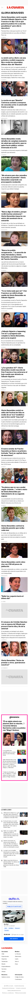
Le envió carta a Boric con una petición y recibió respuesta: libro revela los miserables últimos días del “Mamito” (13, 61)
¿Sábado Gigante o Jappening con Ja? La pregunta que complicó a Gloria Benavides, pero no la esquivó (13, 334)
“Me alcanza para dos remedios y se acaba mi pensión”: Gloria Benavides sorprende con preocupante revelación (14, 178)
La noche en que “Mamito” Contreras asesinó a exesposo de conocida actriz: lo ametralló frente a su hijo (14, 103)
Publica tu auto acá (14, 906)
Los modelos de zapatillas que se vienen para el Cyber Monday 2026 (9, 753)
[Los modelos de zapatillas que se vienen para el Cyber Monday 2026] (21, 752)
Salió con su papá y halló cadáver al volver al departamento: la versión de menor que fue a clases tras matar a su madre (10, 834)
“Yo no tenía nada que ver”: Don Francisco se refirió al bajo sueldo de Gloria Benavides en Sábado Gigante (14, 294)
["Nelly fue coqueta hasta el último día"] (14, 610)
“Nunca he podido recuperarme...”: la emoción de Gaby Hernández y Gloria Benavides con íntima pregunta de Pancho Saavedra (14, 254)
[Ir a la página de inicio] (15, 7)
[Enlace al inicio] (14, 717)
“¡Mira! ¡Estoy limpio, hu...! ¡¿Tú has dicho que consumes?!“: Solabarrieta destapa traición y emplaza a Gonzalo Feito (11, 815)
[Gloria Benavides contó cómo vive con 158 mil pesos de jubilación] (14, 585)
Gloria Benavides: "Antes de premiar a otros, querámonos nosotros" (13, 662)
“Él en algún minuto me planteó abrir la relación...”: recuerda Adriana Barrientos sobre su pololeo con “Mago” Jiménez (14, 725)
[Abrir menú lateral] (2, 7)
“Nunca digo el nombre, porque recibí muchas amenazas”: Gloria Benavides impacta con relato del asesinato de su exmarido (13, 216)
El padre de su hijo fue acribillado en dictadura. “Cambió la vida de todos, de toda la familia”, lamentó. (13, 225)
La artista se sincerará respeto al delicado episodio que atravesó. (14, 151)
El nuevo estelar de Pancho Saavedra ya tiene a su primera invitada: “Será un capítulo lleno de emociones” (14, 452)
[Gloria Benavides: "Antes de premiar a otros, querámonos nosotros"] (14, 677)
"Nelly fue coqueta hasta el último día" (12, 597)
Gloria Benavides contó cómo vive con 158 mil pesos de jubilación (13, 564)
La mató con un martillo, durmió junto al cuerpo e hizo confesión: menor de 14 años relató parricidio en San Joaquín (11, 854)
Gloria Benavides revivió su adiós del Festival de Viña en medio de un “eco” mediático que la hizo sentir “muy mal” (12, 413)
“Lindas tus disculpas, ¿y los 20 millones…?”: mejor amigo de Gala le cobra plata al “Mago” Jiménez (9, 774)
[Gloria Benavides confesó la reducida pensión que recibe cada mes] (14, 550)
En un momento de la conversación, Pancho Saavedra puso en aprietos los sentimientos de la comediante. (13, 343)
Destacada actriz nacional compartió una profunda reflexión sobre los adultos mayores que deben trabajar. (14, 187)
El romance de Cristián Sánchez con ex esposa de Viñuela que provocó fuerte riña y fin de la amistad (14, 625)
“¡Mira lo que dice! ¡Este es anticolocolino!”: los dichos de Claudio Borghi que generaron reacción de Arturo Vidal (11, 863)
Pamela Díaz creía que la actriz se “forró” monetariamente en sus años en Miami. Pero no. (13, 33)
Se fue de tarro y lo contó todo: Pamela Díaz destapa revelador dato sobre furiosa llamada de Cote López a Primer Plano (11, 824)
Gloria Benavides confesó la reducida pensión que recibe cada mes (12, 528)
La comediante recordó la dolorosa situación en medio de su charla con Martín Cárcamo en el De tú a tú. (12, 501)
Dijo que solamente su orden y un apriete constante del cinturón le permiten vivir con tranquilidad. (14, 571)
